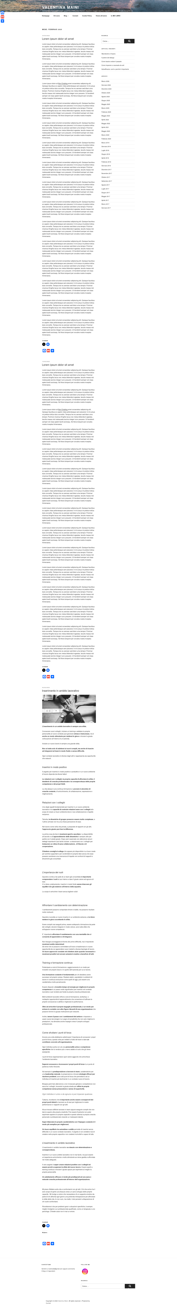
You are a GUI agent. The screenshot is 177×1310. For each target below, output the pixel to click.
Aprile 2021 (105, 127)
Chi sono (56, 16)
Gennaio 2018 (106, 166)
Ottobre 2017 (106, 177)
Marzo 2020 (105, 135)
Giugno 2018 (106, 154)
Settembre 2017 (107, 181)
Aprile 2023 (105, 120)
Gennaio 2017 (106, 208)
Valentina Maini (60, 7)
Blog (65, 16)
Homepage (45, 16)
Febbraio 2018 (106, 162)
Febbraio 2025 (106, 112)
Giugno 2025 (106, 100)
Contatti (75, 16)
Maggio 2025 (106, 104)
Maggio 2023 (106, 116)
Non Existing (63, 83)
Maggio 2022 (106, 123)
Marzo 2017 (105, 204)
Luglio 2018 (105, 150)
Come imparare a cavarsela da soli (113, 65)
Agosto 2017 (106, 185)
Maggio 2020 (106, 131)
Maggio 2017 (106, 196)
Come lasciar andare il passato (112, 61)
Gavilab (48, 1303)
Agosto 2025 (106, 96)
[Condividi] (2, 21)
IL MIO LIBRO (115, 16)
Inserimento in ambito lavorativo (60, 690)
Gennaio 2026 (106, 85)
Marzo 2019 (105, 143)
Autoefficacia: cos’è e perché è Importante (115, 69)
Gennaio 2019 (106, 146)
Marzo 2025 (105, 108)
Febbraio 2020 (106, 139)
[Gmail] (2, 17)
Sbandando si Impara (108, 54)
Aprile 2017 (105, 200)
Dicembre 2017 (106, 169)
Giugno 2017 (106, 192)
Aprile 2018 (105, 158)
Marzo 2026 (105, 81)
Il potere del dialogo (108, 58)
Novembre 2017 (107, 173)
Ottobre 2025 (106, 93)
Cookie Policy (87, 16)
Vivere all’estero (101, 16)
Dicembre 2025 (106, 89)
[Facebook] (2, 13)
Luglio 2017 (105, 189)
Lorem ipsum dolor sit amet (58, 38)
